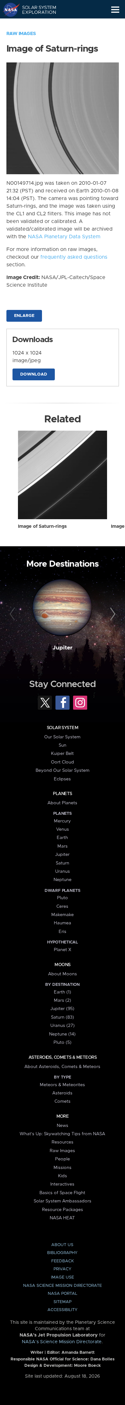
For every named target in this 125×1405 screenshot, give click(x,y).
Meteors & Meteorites (62, 1085)
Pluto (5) (62, 1042)
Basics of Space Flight (62, 1193)
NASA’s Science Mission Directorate (62, 1342)
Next (111, 614)
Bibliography (62, 1253)
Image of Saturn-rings (42, 526)
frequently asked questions (73, 257)
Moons (62, 965)
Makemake (62, 915)
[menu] (115, 10)
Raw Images (21, 34)
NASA (8, 9)
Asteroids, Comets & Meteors (62, 1057)
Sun (62, 745)
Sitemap (62, 1302)
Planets (62, 794)
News (62, 1125)
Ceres (62, 906)
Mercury (62, 821)
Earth (62, 837)
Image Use (62, 1277)
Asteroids (62, 1093)
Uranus (62, 871)
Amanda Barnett (78, 1353)
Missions (62, 1167)
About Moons (62, 974)
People (62, 1159)
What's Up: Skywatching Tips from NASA (62, 1134)
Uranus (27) (62, 1025)
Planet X (62, 950)
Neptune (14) (62, 1034)
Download (33, 374)
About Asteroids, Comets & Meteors (62, 1067)
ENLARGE (24, 316)
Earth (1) (62, 992)
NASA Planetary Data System (64, 236)
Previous (13, 614)
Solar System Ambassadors (62, 1201)
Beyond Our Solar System (62, 770)
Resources (62, 1142)
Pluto (62, 898)
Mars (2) (62, 1000)
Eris (62, 931)
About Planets (62, 803)
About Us (62, 1245)
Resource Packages (62, 1210)
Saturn (62, 863)
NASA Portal (62, 1294)
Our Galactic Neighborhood (35, 24)
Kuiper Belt (62, 753)
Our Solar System (62, 737)
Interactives (62, 1184)
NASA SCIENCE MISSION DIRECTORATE (62, 1286)
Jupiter (62, 648)
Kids (62, 1176)
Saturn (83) (62, 1017)
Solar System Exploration (35, 9)
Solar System (62, 728)
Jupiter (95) (62, 1009)
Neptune (62, 880)
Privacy (62, 1269)
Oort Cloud (62, 762)
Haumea (62, 923)
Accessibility (62, 1310)
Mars (62, 846)
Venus (62, 829)
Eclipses (62, 779)
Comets (62, 1101)
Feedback (62, 1261)
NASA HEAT (62, 1218)
